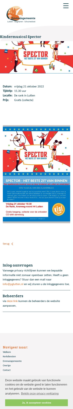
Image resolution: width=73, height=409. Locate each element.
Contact (7, 370)
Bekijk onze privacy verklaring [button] (40, 393)
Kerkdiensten (9, 356)
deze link (12, 301)
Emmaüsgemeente (12, 361)
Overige (7, 365)
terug (6, 243)
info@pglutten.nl (13, 284)
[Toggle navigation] (66, 6)
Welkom (7, 352)
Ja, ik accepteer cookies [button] (36, 402)
